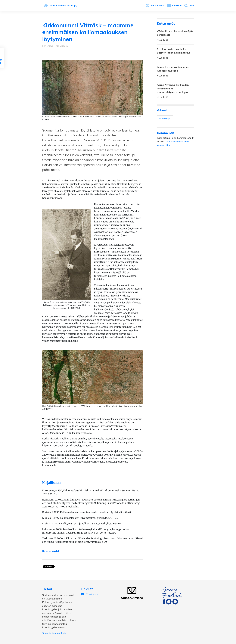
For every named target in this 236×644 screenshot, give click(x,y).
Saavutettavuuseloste (54, 633)
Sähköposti (91, 593)
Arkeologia (165, 118)
